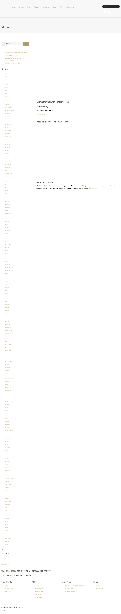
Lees (6, 290)
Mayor (6, 318)
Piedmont (7, 381)
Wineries (35, 7)
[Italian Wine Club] (5, 4)
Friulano (7, 221)
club (6, 181)
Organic (7, 373)
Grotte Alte (8, 244)
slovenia (7, 461)
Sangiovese (8, 441)
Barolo (7, 121)
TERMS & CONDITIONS (71, 591)
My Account (39, 591)
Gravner (7, 236)
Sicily (6, 456)
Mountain (7, 338)
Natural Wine (8, 344)
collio (6, 184)
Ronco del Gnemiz (9, 430)
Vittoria (7, 524)
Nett (6, 353)
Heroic (6, 250)
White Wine (7, 533)
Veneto (6, 510)
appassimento (8, 107)
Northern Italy (8, 361)
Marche (7, 310)
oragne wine (8, 367)
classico (7, 179)
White (6, 527)
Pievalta (7, 384)
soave (6, 464)
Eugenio (7, 201)
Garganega (7, 230)
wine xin (7, 541)
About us (21, 7)
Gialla (6, 233)
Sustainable (8, 476)
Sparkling (7, 470)
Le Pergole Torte (9, 296)
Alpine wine (8, 93)
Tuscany (7, 495)
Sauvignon (7, 447)
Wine (6, 535)
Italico (6, 273)
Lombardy (7, 304)
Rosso (6, 436)
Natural (7, 341)
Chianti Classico (9, 173)
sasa (6, 444)
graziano (7, 239)
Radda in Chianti (9, 401)
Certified (7, 161)
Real (6, 413)
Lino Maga (7, 298)
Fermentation (8, 213)
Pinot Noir (7, 393)
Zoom (6, 544)
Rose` (6, 433)
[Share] (4, 610)
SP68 (6, 467)
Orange (7, 370)
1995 (6, 73)
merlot (7, 321)
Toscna (7, 493)
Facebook (7, 207)
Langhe (7, 287)
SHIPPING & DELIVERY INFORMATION (75, 586)
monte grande (8, 330)
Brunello (7, 144)
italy (6, 276)
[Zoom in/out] (0, 610)
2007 (6, 79)
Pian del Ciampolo (9, 378)
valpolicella (8, 501)
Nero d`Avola (8, 350)
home (13, 7)
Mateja (7, 316)
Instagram (99, 589)
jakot (6, 281)
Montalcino (8, 324)
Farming (7, 210)
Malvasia (7, 307)
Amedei (6, 101)
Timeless (7, 487)
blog (6, 139)
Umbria (7, 498)
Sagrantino (8, 438)
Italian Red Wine (9, 267)
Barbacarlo (8, 116)
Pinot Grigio (8, 390)
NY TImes (7, 364)
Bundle (7, 153)
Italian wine (9, 589)
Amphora (7, 104)
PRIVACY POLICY (69, 589)
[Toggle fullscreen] (2, 610)
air (6, 90)
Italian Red (7, 264)
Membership (70, 7)
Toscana (7, 490)
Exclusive (7, 204)
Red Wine (7, 418)
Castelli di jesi (8, 159)
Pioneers (7, 396)
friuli (6, 224)
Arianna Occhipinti (9, 110)
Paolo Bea (7, 376)
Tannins (7, 481)
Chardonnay (8, 167)
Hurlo (6, 253)
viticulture (8, 521)
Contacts (38, 597)
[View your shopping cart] (109, 12)
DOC (6, 187)
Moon (6, 336)
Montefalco (8, 327)
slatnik (7, 458)
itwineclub (7, 279)
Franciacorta (8, 216)
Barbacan (7, 113)
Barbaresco (8, 119)
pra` (6, 398)
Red (6, 416)
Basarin (7, 127)
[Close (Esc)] (5, 610)
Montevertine (8, 333)
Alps (6, 96)
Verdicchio (7, 513)
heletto (7, 247)
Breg (6, 141)
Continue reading (40, 114)
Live (6, 301)
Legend (7, 293)
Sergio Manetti (8, 453)
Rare (6, 410)
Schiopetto (8, 450)
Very (6, 515)
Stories (7, 473)
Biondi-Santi (8, 136)
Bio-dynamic (8, 130)
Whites (6, 530)
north (6, 358)
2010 (6, 82)
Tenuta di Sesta (8, 484)
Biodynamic (8, 133)
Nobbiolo (7, 356)
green (6, 241)
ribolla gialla (8, 424)
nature (7, 347)
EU (5, 199)
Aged (6, 87)
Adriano (7, 84)
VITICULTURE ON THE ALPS (12, 63)
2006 (6, 76)
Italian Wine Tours (57, 7)
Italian (6, 261)
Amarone (7, 99)
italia (6, 258)
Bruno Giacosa (8, 147)
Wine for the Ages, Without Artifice (52, 121)
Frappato (7, 219)
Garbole (7, 227)
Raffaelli (7, 407)
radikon (7, 404)
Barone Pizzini (8, 124)
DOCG (6, 190)
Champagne (45, 7)
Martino (7, 313)
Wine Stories (8, 538)
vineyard (7, 518)
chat (6, 170)
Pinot (6, 387)
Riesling (7, 427)
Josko (6, 284)
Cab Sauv (7, 156)
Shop (28, 7)
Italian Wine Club (9, 270)
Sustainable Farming (10, 478)
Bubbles (7, 150)
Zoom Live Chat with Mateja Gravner (52, 101)
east (6, 196)
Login (37, 586)
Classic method (9, 176)
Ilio (6, 256)
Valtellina (7, 504)
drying (6, 193)
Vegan (6, 507)
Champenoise (8, 164)
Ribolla (7, 421)
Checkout (38, 594)
